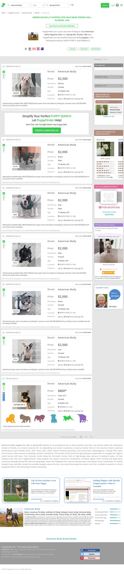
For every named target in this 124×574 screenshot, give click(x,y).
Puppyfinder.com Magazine (51, 501)
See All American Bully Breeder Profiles (106, 229)
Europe (72, 49)
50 (91, 436)
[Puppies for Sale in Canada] (34, 48)
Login (113, 5)
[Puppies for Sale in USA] (30, 48)
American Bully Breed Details (61, 538)
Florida (37, 13)
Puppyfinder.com (6, 549)
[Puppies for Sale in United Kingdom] (38, 48)
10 (81, 436)
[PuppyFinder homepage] (3, 5)
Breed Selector (18, 554)
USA (59, 95)
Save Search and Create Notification (62, 26)
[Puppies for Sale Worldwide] (26, 48)
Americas (84, 49)
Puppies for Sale (13, 13)
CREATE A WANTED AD (47, 130)
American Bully (27, 13)
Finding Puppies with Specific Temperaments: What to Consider (106, 483)
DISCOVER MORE (36, 499)
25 (86, 436)
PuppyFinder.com (8, 547)
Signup (105, 5)
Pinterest (91, 558)
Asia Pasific (96, 49)
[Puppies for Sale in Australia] (42, 48)
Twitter (92, 554)
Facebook (91, 550)
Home (3, 13)
